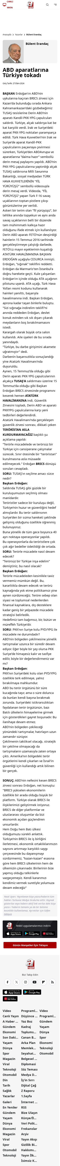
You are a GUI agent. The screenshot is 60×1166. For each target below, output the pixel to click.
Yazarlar (19, 34)
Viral (6, 1064)
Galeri (7, 1102)
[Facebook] (7, 982)
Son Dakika (11, 1037)
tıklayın (8, 914)
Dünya (7, 1048)
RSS (23, 1107)
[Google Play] (32, 933)
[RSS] (52, 982)
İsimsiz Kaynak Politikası (30, 1161)
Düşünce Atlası (30, 1016)
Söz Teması (29, 1069)
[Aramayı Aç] (47, 5)
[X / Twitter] (16, 982)
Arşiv (24, 1134)
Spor (6, 1053)
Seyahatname (30, 1053)
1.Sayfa (26, 1096)
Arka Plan (28, 1043)
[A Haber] (30, 5)
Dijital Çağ (28, 1085)
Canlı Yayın (11, 1016)
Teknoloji (9, 1069)
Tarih (6, 1085)
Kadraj (26, 1027)
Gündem (9, 1027)
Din (5, 1080)
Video (7, 1011)
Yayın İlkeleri (30, 1155)
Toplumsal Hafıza (30, 1032)
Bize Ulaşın (29, 1113)
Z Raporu (27, 1091)
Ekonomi (9, 1032)
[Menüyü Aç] (55, 5)
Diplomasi (28, 1064)
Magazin (9, 1059)
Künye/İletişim (30, 1118)
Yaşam (7, 1043)
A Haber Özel (11, 1021)
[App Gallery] (48, 933)
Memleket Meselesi (30, 1048)
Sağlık (7, 1091)
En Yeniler (10, 1107)
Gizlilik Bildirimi (30, 1145)
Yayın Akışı (29, 1139)
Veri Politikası (30, 1123)
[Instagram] (25, 982)
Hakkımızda (30, 1150)
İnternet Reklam (30, 1102)
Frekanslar (29, 1129)
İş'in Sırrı (27, 1080)
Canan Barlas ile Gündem (30, 1037)
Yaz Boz (26, 1021)
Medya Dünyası (30, 1075)
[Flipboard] (43, 982)
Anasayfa (7, 34)
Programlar (29, 1011)
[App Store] (13, 933)
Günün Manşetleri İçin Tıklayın (30, 945)
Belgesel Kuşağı (30, 1059)
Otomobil (9, 1075)
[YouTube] (34, 982)
